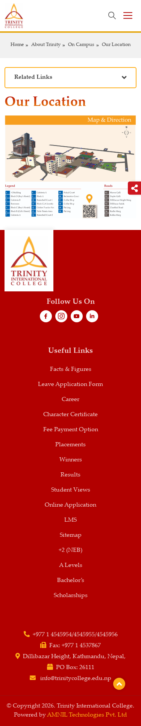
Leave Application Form (70, 384)
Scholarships (71, 596)
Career (70, 400)
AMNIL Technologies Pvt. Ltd (87, 715)
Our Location (116, 45)
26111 (86, 668)
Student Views (70, 490)
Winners (70, 460)
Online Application (70, 505)
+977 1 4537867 (81, 646)
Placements (70, 445)
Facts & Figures (70, 369)
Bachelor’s (70, 580)
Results (70, 475)
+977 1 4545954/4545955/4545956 (75, 635)
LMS (70, 520)
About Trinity (46, 45)
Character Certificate (70, 415)
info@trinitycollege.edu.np (75, 678)
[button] (70, 78)
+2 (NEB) (70, 550)
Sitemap (71, 535)
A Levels (70, 565)
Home (17, 45)
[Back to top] (119, 684)
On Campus (81, 45)
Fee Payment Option (70, 430)
